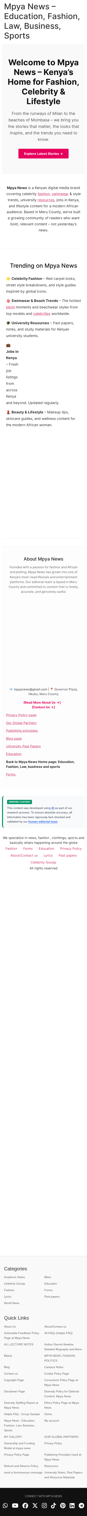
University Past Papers (23, 746)
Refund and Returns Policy (21, 1466)
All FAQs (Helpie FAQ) (58, 1333)
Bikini (47, 1277)
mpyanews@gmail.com (30, 689)
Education (13, 754)
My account (51, 1420)
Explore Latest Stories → (43, 154)
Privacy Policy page (21, 715)
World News (11, 1303)
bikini (10, 307)
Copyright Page (14, 1380)
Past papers (68, 855)
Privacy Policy (71, 848)
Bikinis (8, 1355)
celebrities (41, 313)
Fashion (11, 848)
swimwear (60, 194)
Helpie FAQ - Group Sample (22, 1414)
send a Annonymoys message (23, 1472)
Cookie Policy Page (56, 1373)
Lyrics (48, 855)
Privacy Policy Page (16, 1454)
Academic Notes (14, 1277)
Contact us (11, 1373)
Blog (7, 1367)
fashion (44, 194)
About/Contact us (24, 855)
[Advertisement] (50, 368)
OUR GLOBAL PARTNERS (61, 1436)
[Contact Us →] (43, 707)
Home (48, 1414)
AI (52, 808)
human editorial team (42, 821)
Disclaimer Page (14, 1391)
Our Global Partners (21, 723)
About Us (10, 1326)
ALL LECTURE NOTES (18, 1344)
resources (46, 200)
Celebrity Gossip (43, 862)
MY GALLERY (13, 1436)
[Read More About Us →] (42, 702)
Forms (11, 774)
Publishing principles (22, 731)
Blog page (14, 738)
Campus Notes (53, 1367)
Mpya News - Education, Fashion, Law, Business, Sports (19, 1425)
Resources (51, 1466)
